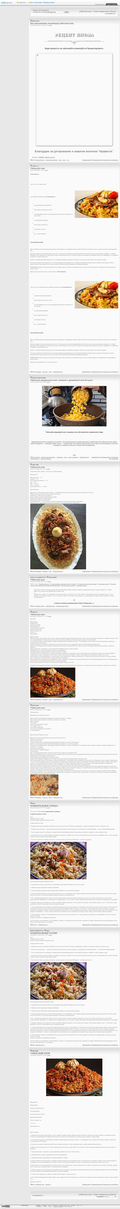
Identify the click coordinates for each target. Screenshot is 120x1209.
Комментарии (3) (87, 606)
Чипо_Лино (35, 464)
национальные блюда (62, 606)
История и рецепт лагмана (68, 585)
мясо (60, 160)
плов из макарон (73, 457)
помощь (45, 1206)
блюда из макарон (46, 459)
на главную (44, 1205)
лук (68, 160)
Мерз (33, 803)
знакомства (55, 1205)
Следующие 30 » (110, 13)
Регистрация (38, 2)
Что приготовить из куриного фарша (87, 584)
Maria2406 (35, 1051)
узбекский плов (39, 160)
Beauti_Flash (35, 21)
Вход (32, 2)
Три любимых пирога (103, 584)
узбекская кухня (83, 457)
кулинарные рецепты (51, 160)
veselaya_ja (35, 166)
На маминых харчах (81, 585)
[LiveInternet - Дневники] (8, 2)
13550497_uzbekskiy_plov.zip (47, 157)
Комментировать (97, 160)
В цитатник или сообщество (110, 160)
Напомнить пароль (49, 2)
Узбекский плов (57, 372)
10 (115, 1196)
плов (65, 457)
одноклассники (62, 1205)
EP (36, 924)
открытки (73, 1205)
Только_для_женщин (36, 577)
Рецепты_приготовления (39, 377)
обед (50, 372)
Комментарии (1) (87, 571)
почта (49, 1205)
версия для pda (68, 1206)
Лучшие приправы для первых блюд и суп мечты (63, 584)
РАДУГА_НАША (35, 930)
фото (68, 1205)
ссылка (50, 25)
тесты (77, 1205)
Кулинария (38, 372)
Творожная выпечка (44, 584)
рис (64, 160)
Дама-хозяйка (52, 577)
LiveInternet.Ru (24, 1205)
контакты (50, 1206)
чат (81, 1205)
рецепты (45, 372)
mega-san (34, 612)
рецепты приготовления (48, 457)
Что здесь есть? (21, 2)
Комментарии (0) (87, 160)
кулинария (59, 457)
